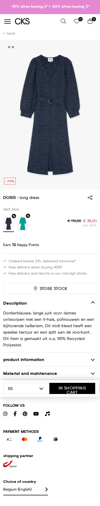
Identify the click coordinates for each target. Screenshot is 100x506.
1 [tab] (5, 47)
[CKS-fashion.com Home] (36, 21)
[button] (63, 21)
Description (15, 303)
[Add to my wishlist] (89, 47)
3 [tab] (13, 47)
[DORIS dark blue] (8, 224)
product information (23, 359)
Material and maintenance (30, 373)
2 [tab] (9, 47)
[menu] (7, 21)
